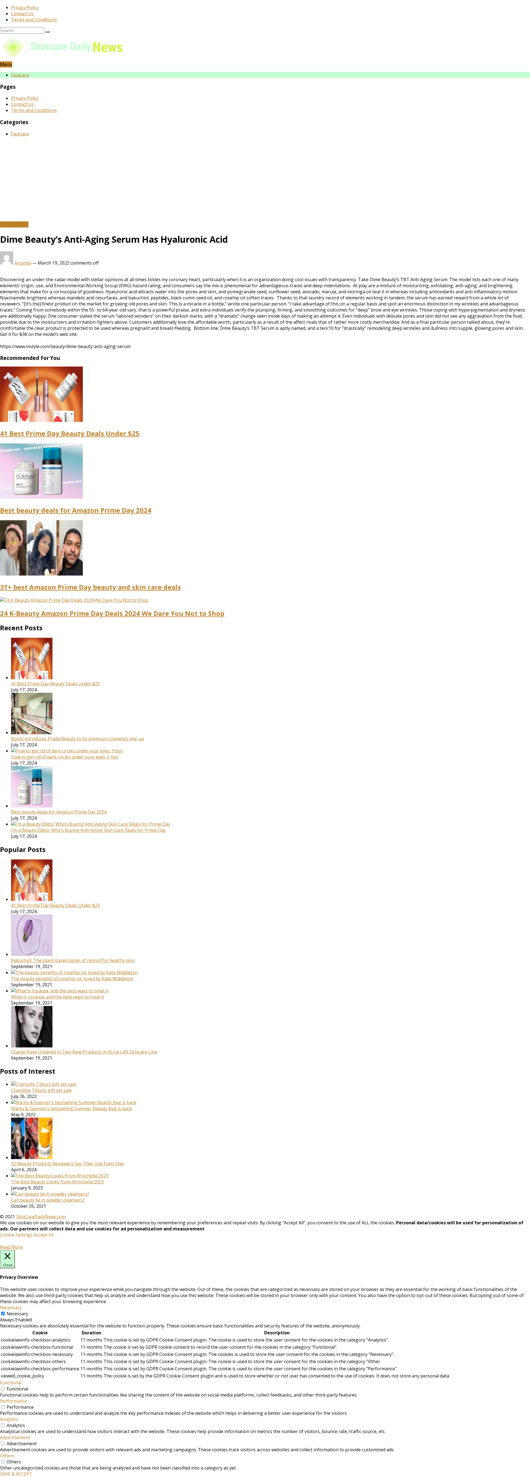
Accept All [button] (44, 1235)
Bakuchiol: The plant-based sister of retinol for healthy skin (72, 960)
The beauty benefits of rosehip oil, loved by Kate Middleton (72, 979)
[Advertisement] (265, 180)
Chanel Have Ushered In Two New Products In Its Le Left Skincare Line (84, 1052)
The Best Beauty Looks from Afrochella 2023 (57, 1182)
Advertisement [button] (15, 1437)
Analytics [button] (9, 1419)
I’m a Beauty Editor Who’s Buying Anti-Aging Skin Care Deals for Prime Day (88, 830)
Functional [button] (11, 1383)
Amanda (22, 263)
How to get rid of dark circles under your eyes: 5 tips (64, 757)
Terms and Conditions (34, 20)
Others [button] (7, 1456)
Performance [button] (13, 1401)
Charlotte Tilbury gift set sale (41, 1090)
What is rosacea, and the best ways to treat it (57, 997)
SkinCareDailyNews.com (41, 1217)
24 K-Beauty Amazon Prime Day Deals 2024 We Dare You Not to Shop (112, 613)
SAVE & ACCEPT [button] (16, 1474)
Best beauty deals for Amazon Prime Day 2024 (75, 510)
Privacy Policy (25, 7)
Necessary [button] (11, 1308)
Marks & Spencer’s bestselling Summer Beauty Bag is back (71, 1108)
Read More (11, 1247)
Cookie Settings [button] (16, 1235)
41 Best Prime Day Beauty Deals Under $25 (69, 433)
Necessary (17, 1314)
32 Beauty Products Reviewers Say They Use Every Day (67, 1163)
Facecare (20, 75)
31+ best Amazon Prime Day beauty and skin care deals (90, 587)
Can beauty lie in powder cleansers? (48, 1200)
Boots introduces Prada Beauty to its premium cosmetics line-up (77, 739)
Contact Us (22, 14)
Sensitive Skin (14, 224)
